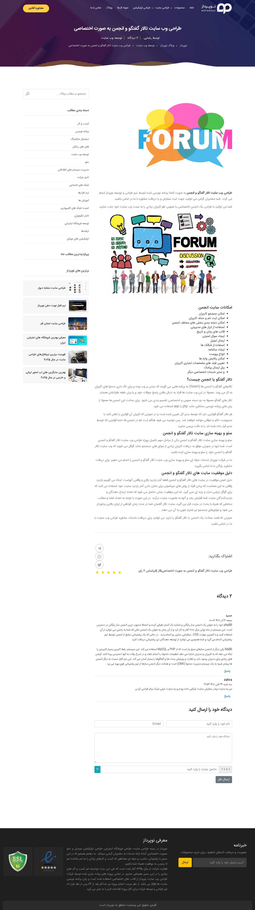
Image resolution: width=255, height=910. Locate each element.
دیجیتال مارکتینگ (80, 139)
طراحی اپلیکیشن (141, 8)
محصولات (179, 8)
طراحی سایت (162, 8)
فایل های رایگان (80, 147)
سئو (87, 162)
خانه (191, 8)
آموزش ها (84, 200)
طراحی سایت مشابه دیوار (52, 288)
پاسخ (227, 671)
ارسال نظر (224, 779)
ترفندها (85, 231)
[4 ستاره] (103, 572)
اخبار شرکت (83, 177)
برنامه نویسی (82, 131)
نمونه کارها (122, 8)
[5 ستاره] (97, 572)
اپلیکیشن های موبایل (78, 239)
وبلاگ (109, 8)
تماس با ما (96, 8)
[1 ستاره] (119, 572)
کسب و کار (83, 124)
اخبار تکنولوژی (81, 216)
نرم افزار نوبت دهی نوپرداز (52, 305)
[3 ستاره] (108, 572)
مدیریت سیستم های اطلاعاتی (73, 170)
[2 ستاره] (114, 572)
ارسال (185, 862)
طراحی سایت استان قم (53, 323)
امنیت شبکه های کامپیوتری (75, 208)
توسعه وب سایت (80, 154)
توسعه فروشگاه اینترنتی (77, 223)
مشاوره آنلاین (36, 8)
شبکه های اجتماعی (79, 185)
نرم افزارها (83, 193)
